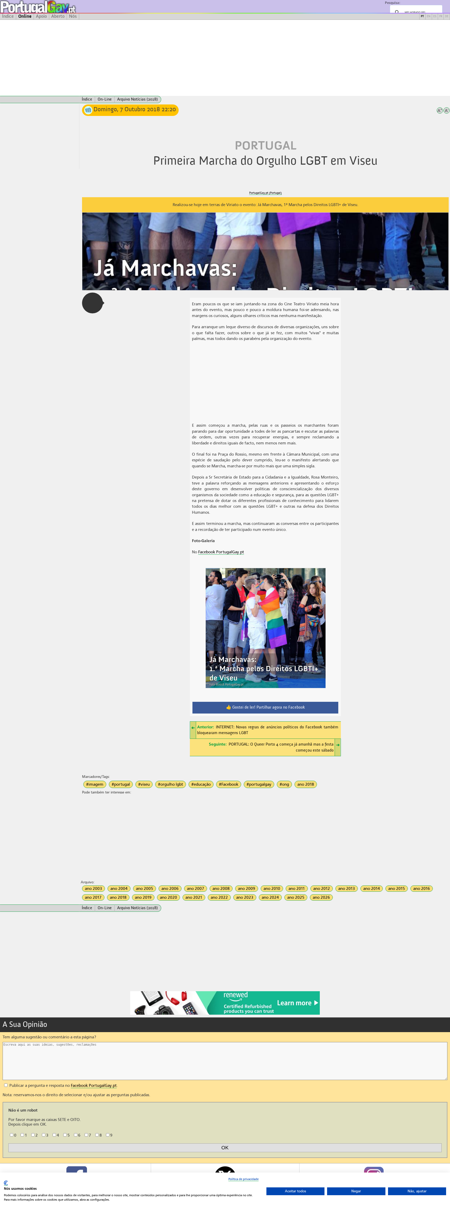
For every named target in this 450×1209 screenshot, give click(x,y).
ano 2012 (321, 888)
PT (422, 16)
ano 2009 (246, 888)
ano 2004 (119, 888)
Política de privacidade (243, 1179)
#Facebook (228, 784)
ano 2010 (272, 888)
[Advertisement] (225, 57)
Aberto (58, 16)
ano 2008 (221, 888)
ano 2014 (371, 888)
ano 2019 (143, 897)
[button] (92, 303)
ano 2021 (193, 897)
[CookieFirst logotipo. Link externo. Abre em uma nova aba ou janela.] (6, 1183)
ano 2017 (93, 897)
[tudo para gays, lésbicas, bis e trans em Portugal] (52, 6)
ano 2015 (396, 888)
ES (434, 16)
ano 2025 (295, 897)
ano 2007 (195, 888)
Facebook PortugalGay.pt (221, 552)
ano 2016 (421, 888)
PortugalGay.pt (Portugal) (265, 193)
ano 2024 (270, 897)
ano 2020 (168, 897)
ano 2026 (321, 897)
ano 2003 (93, 888)
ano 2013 (346, 888)
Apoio (41, 16)
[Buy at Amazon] (225, 1013)
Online (25, 16)
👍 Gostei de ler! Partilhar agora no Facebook (265, 707)
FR (440, 16)
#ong (284, 784)
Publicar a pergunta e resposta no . (63, 1085)
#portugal (121, 784)
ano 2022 (219, 897)
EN (428, 16)
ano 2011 (297, 888)
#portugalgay (259, 784)
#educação (201, 784)
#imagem (94, 784)
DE (446, 16)
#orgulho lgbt (170, 784)
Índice (8, 16)
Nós (73, 16)
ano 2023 (244, 897)
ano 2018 (305, 784)
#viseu (144, 784)
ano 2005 (144, 888)
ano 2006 (170, 888)
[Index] (39, 99)
